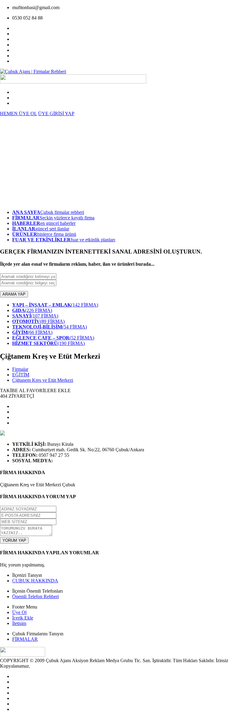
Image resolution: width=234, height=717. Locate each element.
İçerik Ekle (22, 617)
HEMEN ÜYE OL (18, 113)
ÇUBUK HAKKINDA (35, 580)
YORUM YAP (14, 540)
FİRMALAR (25, 639)
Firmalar (20, 369)
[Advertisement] (117, 162)
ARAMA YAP (14, 294)
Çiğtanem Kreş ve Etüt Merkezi (42, 380)
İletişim (19, 623)
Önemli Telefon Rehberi (35, 596)
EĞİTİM (20, 374)
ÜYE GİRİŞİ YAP (56, 113)
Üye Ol (19, 612)
